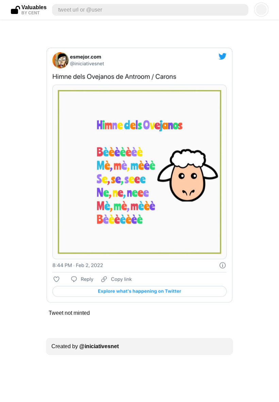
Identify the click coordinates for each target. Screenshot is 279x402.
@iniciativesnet (99, 346)
